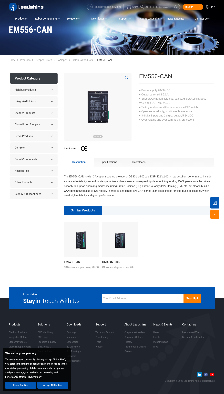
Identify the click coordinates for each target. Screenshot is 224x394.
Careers (128, 351)
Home (12, 60)
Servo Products (24, 136)
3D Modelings (74, 351)
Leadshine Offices (191, 332)
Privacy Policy (34, 377)
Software (71, 356)
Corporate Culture (133, 337)
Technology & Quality (135, 346)
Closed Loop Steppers (27, 124)
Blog (155, 346)
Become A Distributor (193, 337)
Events (156, 337)
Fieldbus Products (82, 60)
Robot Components (26, 159)
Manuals (71, 337)
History (128, 342)
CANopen (62, 60)
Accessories (22, 170)
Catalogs (71, 332)
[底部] (214, 214)
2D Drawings (73, 346)
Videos (98, 346)
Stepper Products (25, 113)
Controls (20, 147)
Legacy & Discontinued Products (28, 195)
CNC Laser (43, 337)
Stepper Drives (43, 60)
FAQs (98, 342)
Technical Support (104, 332)
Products (25, 60)
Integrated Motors (25, 101)
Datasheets (72, 342)
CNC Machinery (45, 332)
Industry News (160, 342)
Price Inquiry (101, 337)
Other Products (23, 182)
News (156, 332)
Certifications (74, 360)
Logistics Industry (47, 342)
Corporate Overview (134, 332)
